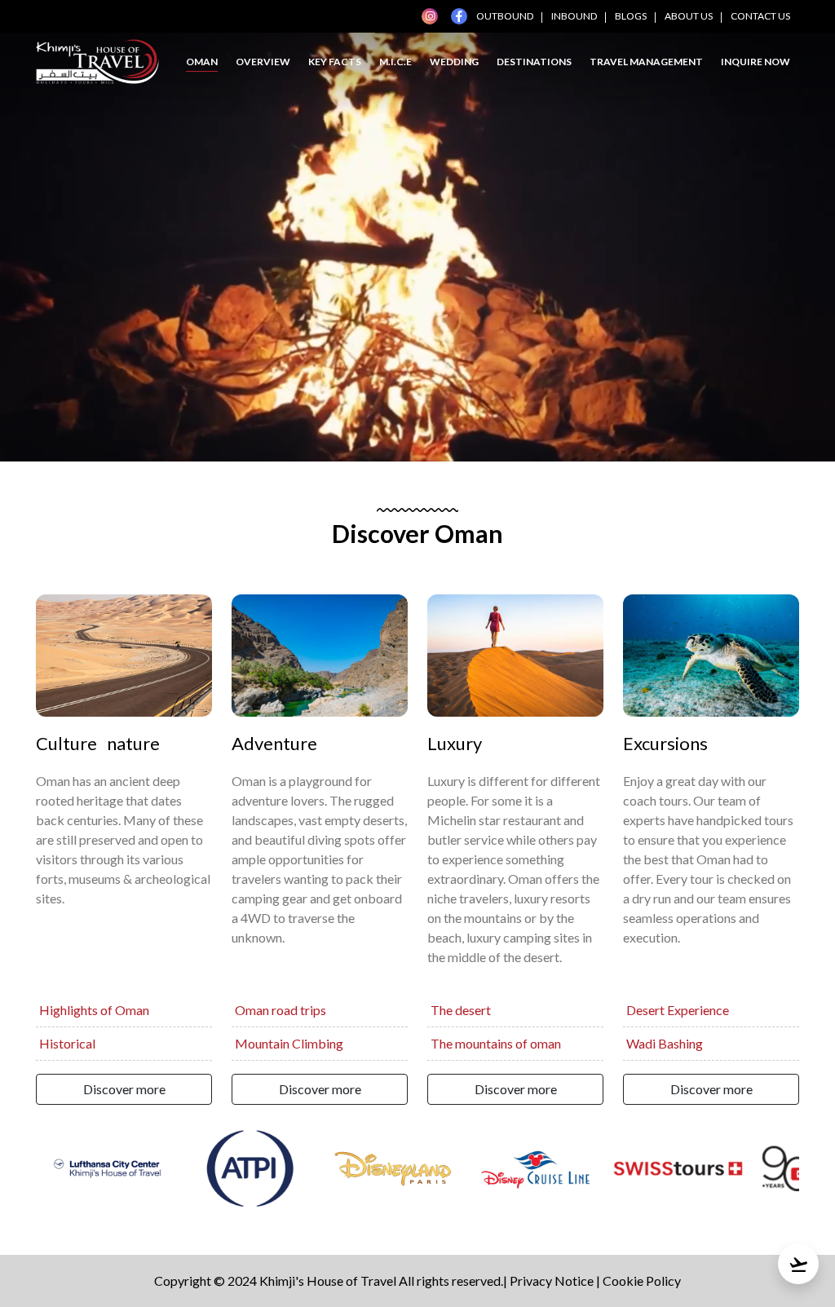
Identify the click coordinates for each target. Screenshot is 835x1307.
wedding (454, 61)
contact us (760, 16)
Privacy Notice (552, 1280)
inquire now (755, 61)
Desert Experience (677, 1010)
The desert (461, 1010)
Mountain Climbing (289, 1043)
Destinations (534, 61)
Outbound (504, 16)
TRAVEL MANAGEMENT (646, 61)
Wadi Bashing (664, 1043)
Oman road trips (280, 1010)
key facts (334, 61)
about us (689, 16)
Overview (263, 61)
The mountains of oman (496, 1043)
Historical (67, 1043)
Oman (202, 61)
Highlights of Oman (94, 1010)
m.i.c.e (395, 61)
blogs (631, 16)
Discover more (124, 1089)
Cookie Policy (642, 1280)
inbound (574, 16)
